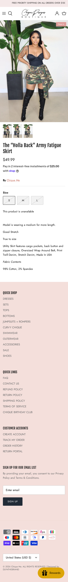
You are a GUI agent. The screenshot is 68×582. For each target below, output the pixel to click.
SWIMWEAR (10, 333)
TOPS (6, 310)
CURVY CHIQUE (12, 327)
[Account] (56, 13)
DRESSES (8, 299)
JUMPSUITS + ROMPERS (16, 322)
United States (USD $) (18, 558)
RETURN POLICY (12, 395)
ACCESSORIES (11, 344)
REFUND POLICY (13, 389)
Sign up (13, 501)
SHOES (7, 356)
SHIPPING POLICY (14, 401)
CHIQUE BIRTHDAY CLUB (17, 412)
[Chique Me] (34, 13)
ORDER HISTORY (12, 446)
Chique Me (13, 180)
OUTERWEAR (10, 339)
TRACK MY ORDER (13, 440)
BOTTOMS (9, 316)
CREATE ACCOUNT (14, 434)
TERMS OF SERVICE (14, 406)
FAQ (5, 378)
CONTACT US (11, 384)
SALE (6, 350)
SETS (6, 305)
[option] (34, 71)
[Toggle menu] (4, 13)
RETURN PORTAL (12, 451)
